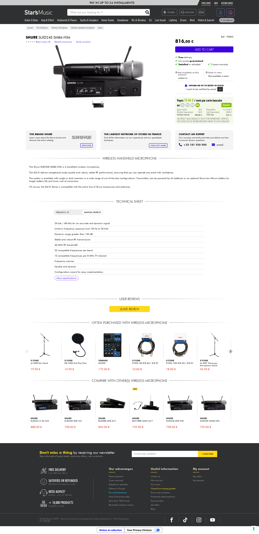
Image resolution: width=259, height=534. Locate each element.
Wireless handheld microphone (82, 27)
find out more (158, 145)
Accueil (30, 27)
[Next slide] (231, 351)
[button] (98, 104)
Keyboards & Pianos (67, 20)
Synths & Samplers (89, 20)
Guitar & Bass (32, 20)
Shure (100, 27)
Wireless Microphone (59, 27)
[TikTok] (185, 520)
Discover (86, 145)
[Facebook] (171, 520)
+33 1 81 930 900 (64, 495)
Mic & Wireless (139, 20)
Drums (183, 20)
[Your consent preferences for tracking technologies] (254, 529)
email (220, 144)
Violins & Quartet (206, 20)
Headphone (123, 20)
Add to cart (204, 49)
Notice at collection (110, 530)
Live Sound (160, 20)
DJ (150, 20)
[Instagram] (199, 520)
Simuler (226, 104)
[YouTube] (212, 520)
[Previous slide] (27, 351)
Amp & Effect (48, 20)
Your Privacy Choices (139, 530)
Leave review (129, 309)
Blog (153, 509)
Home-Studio (108, 20)
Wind (192, 20)
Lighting (173, 20)
